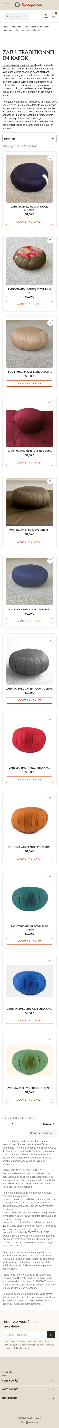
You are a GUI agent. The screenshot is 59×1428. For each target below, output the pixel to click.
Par (23, 1422)
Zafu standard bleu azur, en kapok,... (29, 1008)
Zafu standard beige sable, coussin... (30, 371)
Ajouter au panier (29, 222)
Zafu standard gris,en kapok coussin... (29, 688)
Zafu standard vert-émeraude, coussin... (29, 928)
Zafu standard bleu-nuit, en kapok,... (29, 609)
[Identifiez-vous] (46, 15)
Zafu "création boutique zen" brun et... (29, 291)
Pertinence (29, 139)
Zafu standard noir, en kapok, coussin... (29, 208)
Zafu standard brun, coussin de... (29, 530)
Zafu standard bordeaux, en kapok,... (29, 450)
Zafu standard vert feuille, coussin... (29, 1088)
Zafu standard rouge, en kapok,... (29, 767)
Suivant (49, 1124)
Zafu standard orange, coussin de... (29, 847)
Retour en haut (41, 1133)
